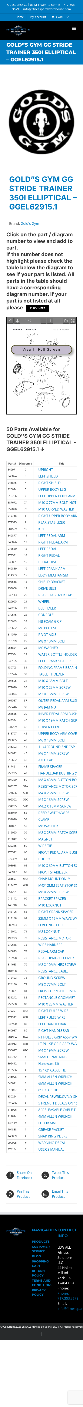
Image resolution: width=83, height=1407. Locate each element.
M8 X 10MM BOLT (49, 641)
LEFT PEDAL (47, 548)
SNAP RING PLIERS (49, 1136)
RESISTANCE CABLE (49, 971)
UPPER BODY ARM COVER (49, 733)
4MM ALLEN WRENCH (49, 1116)
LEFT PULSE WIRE (49, 1017)
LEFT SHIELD (48, 476)
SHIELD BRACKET (49, 581)
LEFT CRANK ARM (49, 568)
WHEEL (44, 601)
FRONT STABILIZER (49, 872)
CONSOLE (46, 614)
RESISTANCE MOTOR (49, 938)
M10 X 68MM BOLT (49, 680)
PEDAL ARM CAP (49, 951)
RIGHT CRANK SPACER (49, 911)
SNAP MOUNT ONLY (49, 878)
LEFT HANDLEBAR (49, 1024)
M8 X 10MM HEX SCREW (49, 964)
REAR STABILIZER (49, 522)
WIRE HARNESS (49, 944)
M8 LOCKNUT (49, 931)
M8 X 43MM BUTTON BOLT (49, 779)
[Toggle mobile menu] (74, 28)
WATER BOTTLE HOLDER (49, 654)
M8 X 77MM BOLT (49, 984)
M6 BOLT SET (48, 628)
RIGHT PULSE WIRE (49, 1010)
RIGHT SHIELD (49, 482)
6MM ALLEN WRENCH (49, 1083)
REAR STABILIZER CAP (49, 595)
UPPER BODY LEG (49, 489)
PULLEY (44, 859)
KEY (41, 529)
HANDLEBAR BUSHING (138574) (49, 773)
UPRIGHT (45, 469)
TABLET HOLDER (49, 674)
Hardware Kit (48, 1063)
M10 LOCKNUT (49, 905)
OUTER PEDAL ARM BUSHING (49, 700)
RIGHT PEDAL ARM (49, 542)
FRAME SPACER (49, 766)
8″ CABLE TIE (48, 1090)
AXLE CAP (45, 760)
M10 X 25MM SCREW (49, 687)
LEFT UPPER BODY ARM (49, 496)
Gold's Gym (30, 223)
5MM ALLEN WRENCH (49, 1076)
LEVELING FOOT (49, 925)
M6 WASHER (48, 647)
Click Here (37, 308)
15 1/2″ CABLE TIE (49, 1070)
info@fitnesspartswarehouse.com (47, 9)
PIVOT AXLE (47, 634)
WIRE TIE (45, 845)
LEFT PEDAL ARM (49, 535)
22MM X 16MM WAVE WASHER (49, 918)
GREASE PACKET (49, 1129)
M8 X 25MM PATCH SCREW (49, 832)
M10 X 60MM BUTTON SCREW (49, 865)
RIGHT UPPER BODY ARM (49, 515)
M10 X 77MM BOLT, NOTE (49, 502)
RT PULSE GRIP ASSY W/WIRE (49, 1037)
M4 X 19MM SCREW (49, 1050)
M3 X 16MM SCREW (49, 694)
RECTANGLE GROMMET (49, 997)
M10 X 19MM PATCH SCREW (49, 720)
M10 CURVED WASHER (49, 509)
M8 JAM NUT (48, 707)
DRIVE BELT (47, 588)
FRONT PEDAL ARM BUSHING (49, 852)
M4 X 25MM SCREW (49, 793)
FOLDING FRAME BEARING (49, 667)
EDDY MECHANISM (49, 575)
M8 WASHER (48, 826)
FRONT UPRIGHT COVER (49, 991)
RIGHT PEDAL (49, 555)
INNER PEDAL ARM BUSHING (49, 713)
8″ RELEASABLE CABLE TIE (49, 1109)
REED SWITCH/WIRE (49, 812)
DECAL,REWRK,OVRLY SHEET (49, 1096)
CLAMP (43, 819)
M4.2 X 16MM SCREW (49, 806)
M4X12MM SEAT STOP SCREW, (49, 885)
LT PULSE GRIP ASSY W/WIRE (49, 1043)
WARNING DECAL (49, 1142)
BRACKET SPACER (49, 898)
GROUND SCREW (49, 977)
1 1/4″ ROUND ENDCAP (49, 746)
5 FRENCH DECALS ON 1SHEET (49, 1103)
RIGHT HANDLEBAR (49, 1030)
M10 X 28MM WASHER (49, 1004)
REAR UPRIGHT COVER (49, 958)
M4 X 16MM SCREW (49, 799)
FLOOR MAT (47, 1123)
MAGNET (45, 839)
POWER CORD (49, 727)
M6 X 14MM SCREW (49, 753)
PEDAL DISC (47, 562)
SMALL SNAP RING (49, 1057)
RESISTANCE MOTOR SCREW (49, 786)
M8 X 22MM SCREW (49, 892)
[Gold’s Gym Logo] (41, 122)
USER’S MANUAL (49, 1149)
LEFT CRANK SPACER (49, 661)
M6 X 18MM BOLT (49, 740)
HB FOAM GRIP (49, 621)
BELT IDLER (47, 608)
